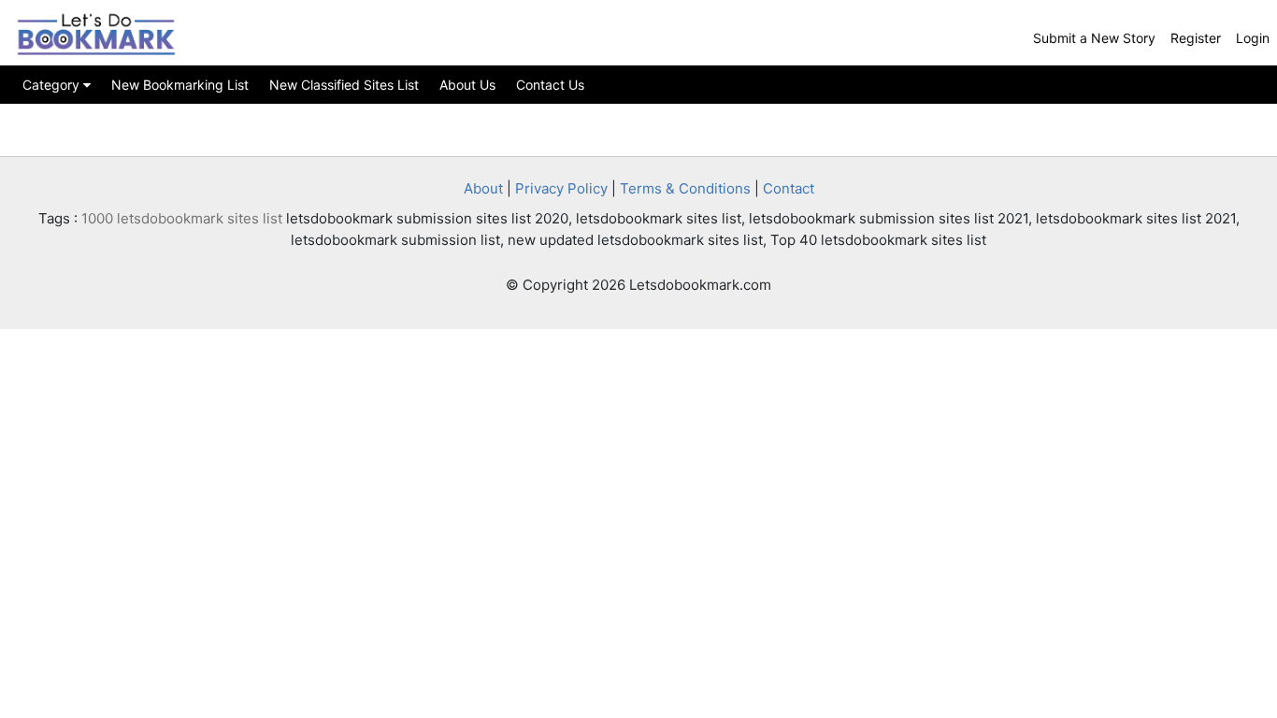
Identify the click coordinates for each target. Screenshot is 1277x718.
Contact (788, 188)
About (483, 188)
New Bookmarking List (180, 85)
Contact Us (550, 85)
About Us (467, 85)
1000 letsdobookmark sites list (181, 218)
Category (52, 85)
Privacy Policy (561, 188)
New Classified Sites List (344, 85)
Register (1195, 38)
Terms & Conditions (685, 188)
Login (1253, 38)
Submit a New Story (1094, 38)
